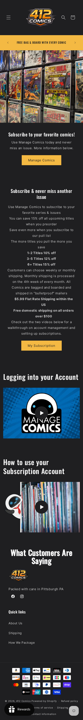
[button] (8, 17)
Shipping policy (67, 707)
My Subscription (41, 346)
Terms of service (42, 707)
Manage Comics (41, 160)
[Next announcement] (75, 42)
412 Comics (23, 701)
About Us (15, 623)
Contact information (43, 714)
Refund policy (69, 701)
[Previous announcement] (8, 42)
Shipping (15, 633)
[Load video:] (41, 413)
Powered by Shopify (44, 701)
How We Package (22, 642)
